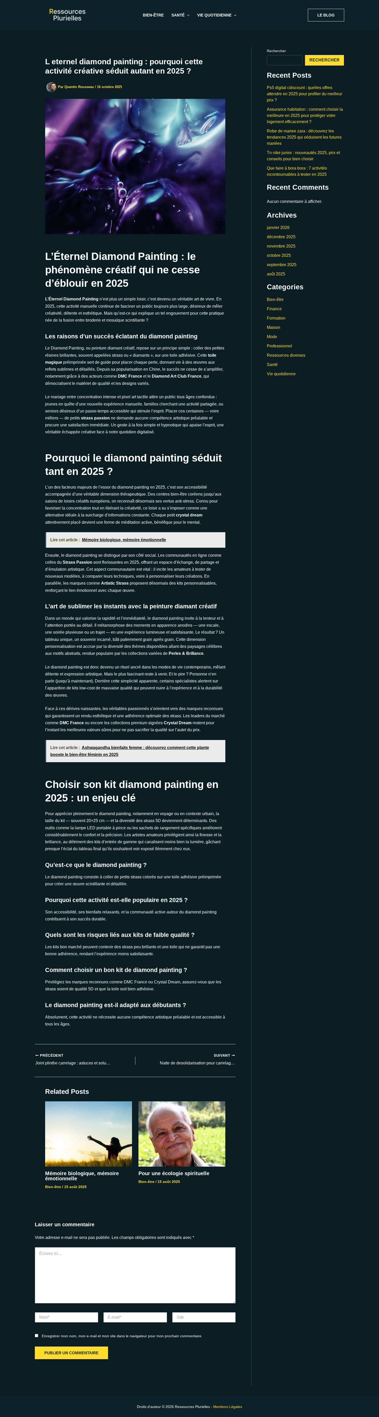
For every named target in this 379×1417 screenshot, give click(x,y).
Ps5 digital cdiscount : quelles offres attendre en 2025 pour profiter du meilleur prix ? (304, 93)
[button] (187, 15)
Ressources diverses (286, 355)
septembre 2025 (281, 264)
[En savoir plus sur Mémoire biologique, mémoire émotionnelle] (88, 1134)
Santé (272, 364)
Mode (272, 337)
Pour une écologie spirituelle (173, 1173)
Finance (274, 309)
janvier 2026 (278, 227)
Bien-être (153, 15)
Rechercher (276, 51)
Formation (276, 318)
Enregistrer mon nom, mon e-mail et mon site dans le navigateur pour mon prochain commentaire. (122, 1336)
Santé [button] (178, 15)
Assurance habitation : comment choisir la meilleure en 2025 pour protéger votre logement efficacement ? (305, 115)
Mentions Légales (227, 1407)
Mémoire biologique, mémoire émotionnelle (82, 1176)
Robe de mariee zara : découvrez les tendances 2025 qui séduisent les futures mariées (304, 137)
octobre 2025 (279, 255)
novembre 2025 (281, 246)
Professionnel (279, 346)
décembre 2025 (281, 237)
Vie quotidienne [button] (214, 15)
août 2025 (276, 274)
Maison (273, 327)
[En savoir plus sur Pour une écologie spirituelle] (181, 1134)
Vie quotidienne (281, 374)
